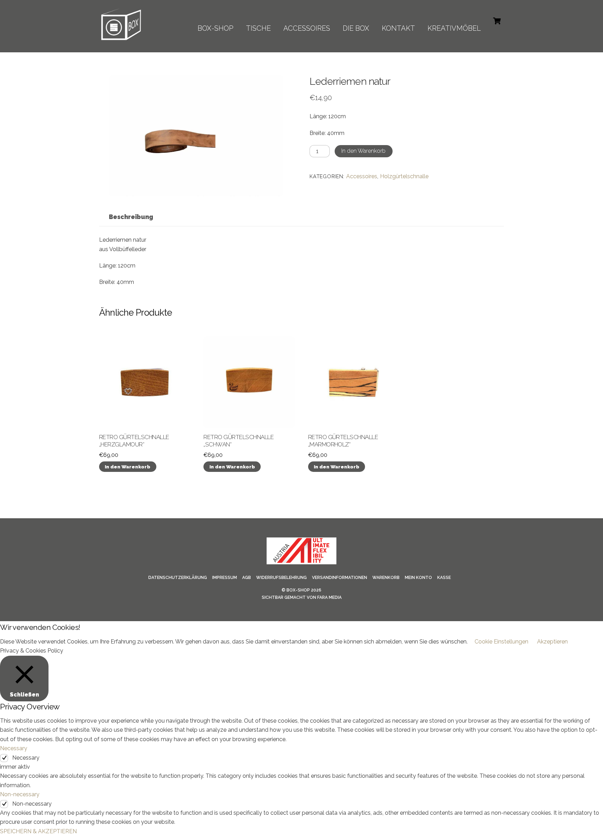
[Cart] (497, 21)
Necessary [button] (13, 748)
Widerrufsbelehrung (281, 577)
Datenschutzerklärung (177, 577)
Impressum (224, 577)
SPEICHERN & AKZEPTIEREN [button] (38, 831)
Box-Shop (298, 590)
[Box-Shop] (121, 38)
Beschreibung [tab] (131, 216)
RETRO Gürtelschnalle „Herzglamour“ (134, 441)
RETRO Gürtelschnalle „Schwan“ (238, 441)
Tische (258, 28)
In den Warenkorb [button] (127, 466)
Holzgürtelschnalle (404, 176)
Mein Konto (418, 577)
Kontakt (398, 28)
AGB (246, 577)
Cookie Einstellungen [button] (501, 641)
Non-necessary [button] (19, 794)
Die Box (356, 28)
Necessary (25, 757)
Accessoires (306, 28)
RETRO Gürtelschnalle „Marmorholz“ (343, 441)
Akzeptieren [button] (552, 641)
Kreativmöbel (454, 28)
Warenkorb (386, 577)
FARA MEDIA (329, 597)
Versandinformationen (339, 577)
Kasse (444, 577)
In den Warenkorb (363, 151)
